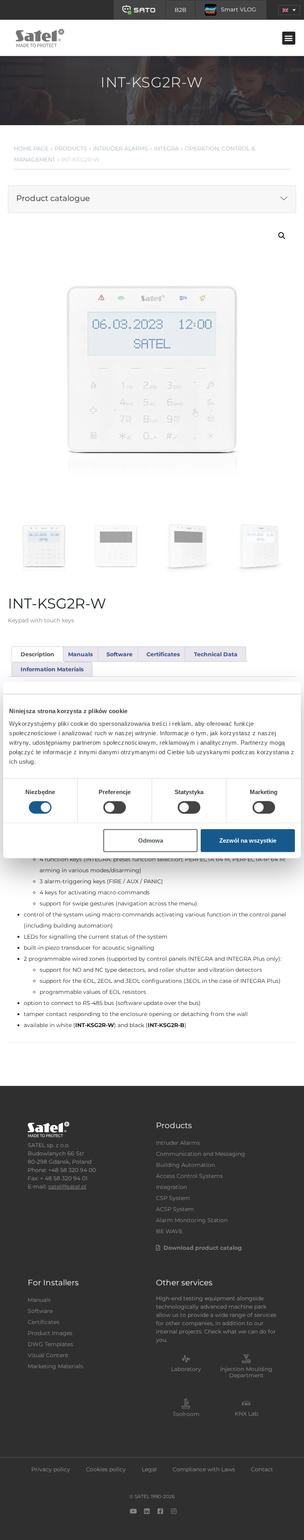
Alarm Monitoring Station (192, 1220)
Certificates (43, 1322)
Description (37, 654)
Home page (31, 148)
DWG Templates (50, 1344)
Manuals (39, 1299)
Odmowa (150, 840)
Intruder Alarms (120, 148)
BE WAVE (169, 1231)
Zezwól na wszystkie (247, 840)
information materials (52, 669)
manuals (80, 654)
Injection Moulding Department (246, 1372)
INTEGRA (166, 148)
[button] (289, 10)
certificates (163, 654)
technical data (216, 654)
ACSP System (175, 1209)
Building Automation (185, 1164)
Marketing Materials (55, 1366)
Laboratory (186, 1369)
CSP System (173, 1198)
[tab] (37, 654)
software (119, 654)
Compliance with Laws (204, 1469)
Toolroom (186, 1414)
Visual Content (48, 1355)
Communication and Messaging (200, 1153)
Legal (149, 1469)
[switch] (114, 807)
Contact (262, 1469)
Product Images (50, 1333)
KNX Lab (246, 1413)
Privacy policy (50, 1469)
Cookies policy (106, 1469)
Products (71, 148)
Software (40, 1311)
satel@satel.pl (67, 1186)
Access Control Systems (189, 1175)
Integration (171, 1187)
